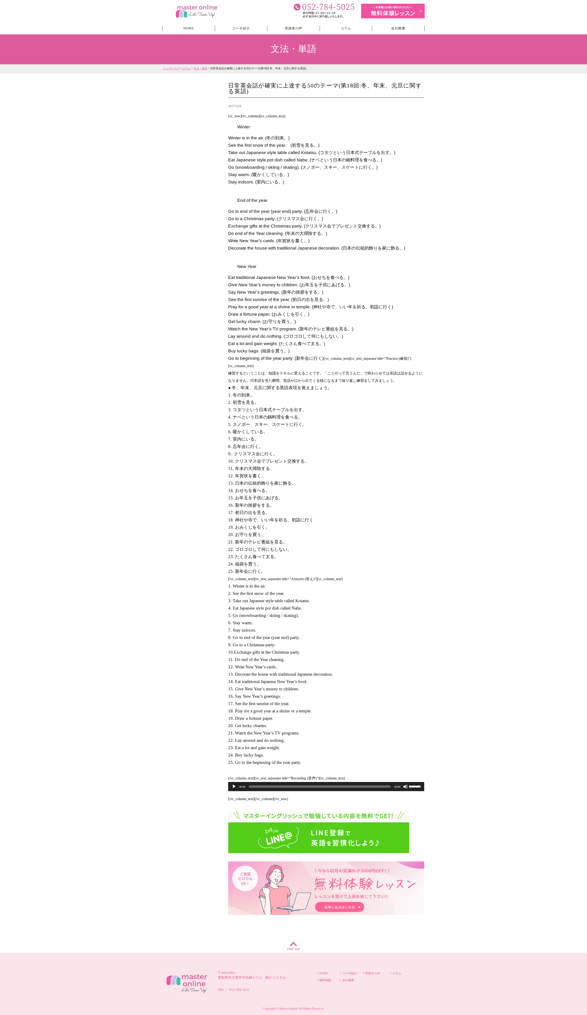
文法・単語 (200, 68)
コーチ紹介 (241, 28)
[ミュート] (405, 786)
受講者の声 (293, 28)
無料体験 (325, 980)
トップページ (171, 68)
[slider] (415, 786)
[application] (326, 786)
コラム (346, 28)
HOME (188, 28)
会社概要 (398, 28)
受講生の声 (372, 973)
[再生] (234, 786)
